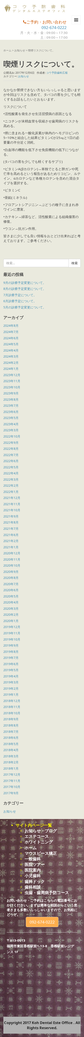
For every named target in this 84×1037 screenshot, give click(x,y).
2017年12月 (11, 774)
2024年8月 (11, 325)
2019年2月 (11, 688)
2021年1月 (11, 547)
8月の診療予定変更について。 (24, 289)
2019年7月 (11, 658)
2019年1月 (11, 694)
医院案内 (33, 870)
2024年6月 (11, 338)
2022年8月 (11, 448)
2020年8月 (11, 578)
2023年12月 (11, 375)
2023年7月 (11, 405)
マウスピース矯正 (41, 853)
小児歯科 (33, 875)
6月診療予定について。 (20, 301)
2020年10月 (11, 565)
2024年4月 (11, 350)
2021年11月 (11, 504)
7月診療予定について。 (20, 295)
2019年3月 (11, 682)
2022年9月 (11, 442)
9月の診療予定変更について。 (24, 283)
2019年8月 (11, 651)
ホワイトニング (39, 841)
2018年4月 (11, 750)
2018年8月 (11, 725)
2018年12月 (11, 701)
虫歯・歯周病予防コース (47, 892)
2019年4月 (11, 676)
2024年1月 (11, 369)
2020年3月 (11, 608)
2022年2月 (11, 485)
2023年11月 (11, 381)
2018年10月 (11, 713)
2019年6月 (11, 664)
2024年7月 (11, 332)
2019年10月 (11, 639)
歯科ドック (35, 881)
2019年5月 (11, 670)
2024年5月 (11, 344)
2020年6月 (11, 590)
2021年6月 (11, 535)
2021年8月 (11, 522)
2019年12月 (11, 627)
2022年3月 (11, 479)
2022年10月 (11, 436)
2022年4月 (11, 473)
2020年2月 (11, 614)
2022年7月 (11, 455)
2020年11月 (11, 559)
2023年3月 (11, 430)
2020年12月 (11, 553)
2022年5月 (11, 467)
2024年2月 (11, 362)
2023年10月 (11, 387)
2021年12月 (11, 498)
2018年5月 (11, 744)
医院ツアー (35, 864)
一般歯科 (33, 858)
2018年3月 (11, 756)
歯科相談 (33, 887)
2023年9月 (11, 393)
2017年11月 (11, 781)
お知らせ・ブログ (41, 830)
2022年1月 (11, 492)
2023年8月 (11, 399)
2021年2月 (11, 541)
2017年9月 (11, 793)
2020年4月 (11, 602)
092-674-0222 (54, 27)
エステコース (37, 836)
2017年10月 (11, 787)
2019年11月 (11, 633)
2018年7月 (11, 731)
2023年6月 (11, 412)
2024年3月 (11, 356)
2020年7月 (11, 584)
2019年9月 (11, 645)
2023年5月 (11, 418)
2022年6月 (11, 461)
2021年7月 (11, 528)
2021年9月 (11, 516)
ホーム (7, 50)
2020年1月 (11, 621)
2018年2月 (11, 762)
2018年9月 (11, 719)
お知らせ (19, 50)
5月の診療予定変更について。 (24, 307)
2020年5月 (11, 596)
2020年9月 (11, 572)
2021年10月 (11, 510)
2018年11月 (11, 707)
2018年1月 (11, 768)
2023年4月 (11, 424)
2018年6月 (11, 737)
